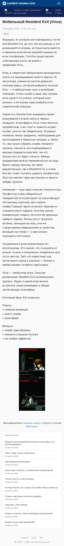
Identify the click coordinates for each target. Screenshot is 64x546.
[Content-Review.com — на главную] (18, 3)
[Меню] (59, 3)
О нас (34, 538)
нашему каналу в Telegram (38, 423)
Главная (24, 538)
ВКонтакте (31, 426)
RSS (41, 538)
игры (6, 33)
